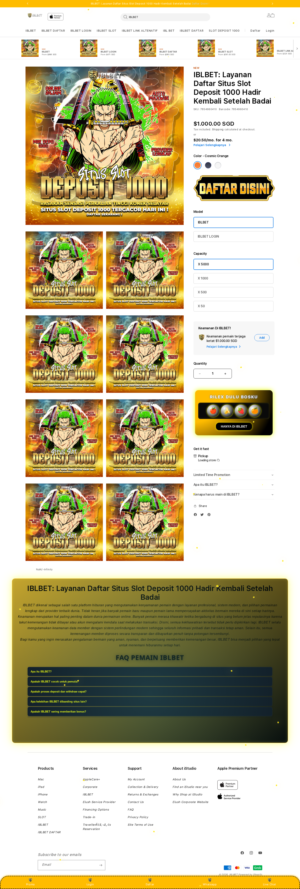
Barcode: (225, 109)
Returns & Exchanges (143, 794)
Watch (42, 802)
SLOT (42, 817)
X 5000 (203, 264)
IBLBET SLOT (107, 30)
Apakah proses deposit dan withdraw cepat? (59, 691)
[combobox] (165, 17)
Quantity (200, 363)
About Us (179, 779)
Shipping (218, 129)
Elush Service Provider (99, 802)
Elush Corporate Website (190, 802)
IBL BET (168, 30)
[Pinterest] (210, 515)
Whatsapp (210, 884)
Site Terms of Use (140, 824)
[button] (31, 30)
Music (42, 809)
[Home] (35, 15)
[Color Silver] (218, 165)
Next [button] (272, 4)
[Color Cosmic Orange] (197, 165)
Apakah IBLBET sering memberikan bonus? (58, 711)
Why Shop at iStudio (187, 794)
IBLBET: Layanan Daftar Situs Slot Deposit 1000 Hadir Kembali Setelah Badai (150, 3)
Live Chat (269, 884)
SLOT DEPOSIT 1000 (224, 30)
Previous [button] (28, 4)
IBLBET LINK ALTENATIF (140, 30)
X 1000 (203, 278)
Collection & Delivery (143, 786)
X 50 (201, 306)
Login (90, 884)
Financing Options (96, 809)
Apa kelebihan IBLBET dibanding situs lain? (59, 701)
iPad (41, 786)
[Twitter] (203, 515)
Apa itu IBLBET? (41, 671)
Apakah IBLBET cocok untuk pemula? (55, 681)
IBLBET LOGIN (80, 30)
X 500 (202, 292)
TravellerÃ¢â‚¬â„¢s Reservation (97, 827)
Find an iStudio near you (190, 786)
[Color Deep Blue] (208, 165)
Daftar (150, 884)
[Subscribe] (100, 865)
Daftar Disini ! (200, 3)
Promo (30, 884)
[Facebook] (196, 515)
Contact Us (136, 802)
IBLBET (31, 30)
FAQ (131, 809)
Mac (41, 779)
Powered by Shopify (250, 874)
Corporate (90, 786)
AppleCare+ (91, 779)
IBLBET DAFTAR (53, 30)
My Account (136, 779)
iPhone (43, 794)
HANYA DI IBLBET (234, 426)
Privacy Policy (138, 817)
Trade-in (89, 817)
